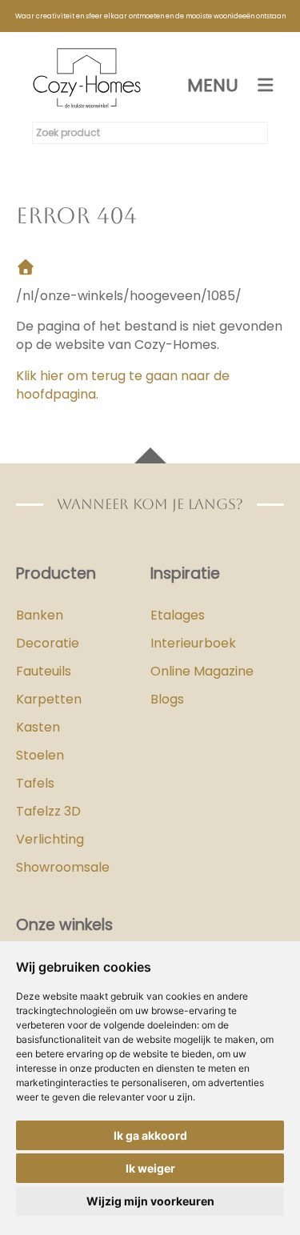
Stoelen (40, 755)
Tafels (35, 783)
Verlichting (50, 839)
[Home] (25, 268)
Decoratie (47, 643)
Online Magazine (202, 671)
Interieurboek (193, 643)
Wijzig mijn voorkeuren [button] (150, 1201)
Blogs (167, 699)
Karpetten (49, 699)
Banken (39, 615)
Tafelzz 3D (48, 811)
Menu (212, 85)
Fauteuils (43, 671)
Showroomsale (63, 867)
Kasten (38, 727)
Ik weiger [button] (150, 1168)
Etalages (177, 615)
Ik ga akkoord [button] (150, 1135)
